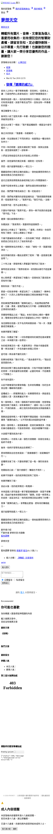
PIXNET (12, 796)
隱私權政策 (45, 796)
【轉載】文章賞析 (25, 558)
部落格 (9, 71)
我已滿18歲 (6, 829)
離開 (14, 829)
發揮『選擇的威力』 (20, 84)
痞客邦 (19, 551)
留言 (25, 551)
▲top (3, 562)
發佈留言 (5, 583)
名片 (8, 74)
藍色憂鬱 (5, 536)
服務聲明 (27, 798)
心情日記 (22, 62)
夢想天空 (9, 20)
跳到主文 (5, 27)
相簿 (8, 67)
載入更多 (5, 567)
